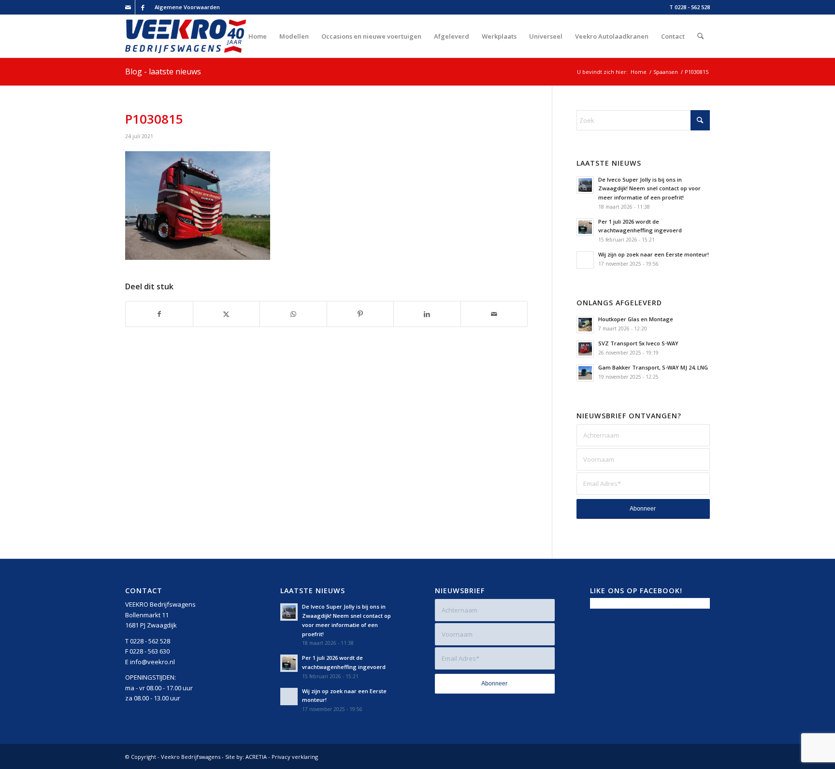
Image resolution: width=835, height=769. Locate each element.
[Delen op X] (226, 314)
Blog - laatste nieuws (163, 71)
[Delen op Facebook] (159, 314)
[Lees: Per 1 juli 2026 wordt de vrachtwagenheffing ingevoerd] (585, 227)
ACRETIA (256, 756)
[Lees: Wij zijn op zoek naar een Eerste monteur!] (585, 260)
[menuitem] (185, 7)
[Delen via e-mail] (494, 314)
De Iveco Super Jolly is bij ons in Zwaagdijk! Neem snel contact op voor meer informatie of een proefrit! (649, 188)
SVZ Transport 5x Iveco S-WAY (638, 343)
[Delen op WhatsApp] (293, 314)
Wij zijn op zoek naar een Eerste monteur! (653, 254)
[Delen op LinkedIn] (427, 314)
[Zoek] (700, 36)
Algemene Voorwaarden (187, 7)
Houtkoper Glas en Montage (635, 319)
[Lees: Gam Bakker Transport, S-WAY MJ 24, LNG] (585, 373)
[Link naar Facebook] (142, 7)
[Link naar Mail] (128, 7)
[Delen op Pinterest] (360, 314)
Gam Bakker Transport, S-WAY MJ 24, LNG (653, 367)
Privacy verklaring (295, 756)
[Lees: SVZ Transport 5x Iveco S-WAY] (585, 348)
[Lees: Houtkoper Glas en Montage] (585, 324)
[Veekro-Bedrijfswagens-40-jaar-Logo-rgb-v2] (185, 36)
